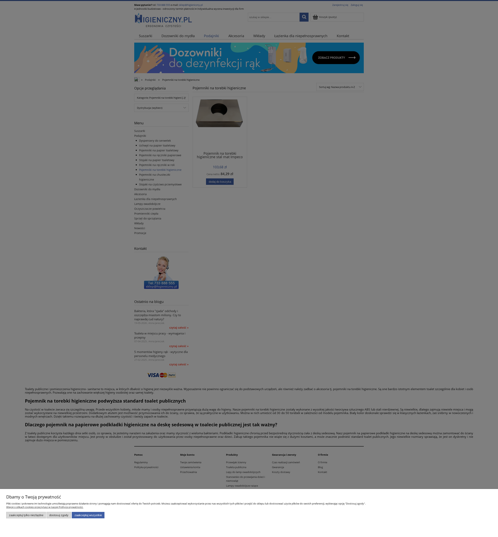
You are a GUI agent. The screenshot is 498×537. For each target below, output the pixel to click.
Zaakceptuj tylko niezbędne (26, 515)
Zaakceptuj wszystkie (88, 515)
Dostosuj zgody (58, 515)
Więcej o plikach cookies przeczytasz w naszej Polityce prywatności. (44, 507)
